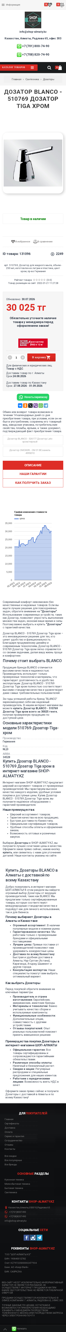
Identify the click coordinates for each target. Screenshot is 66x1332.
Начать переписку (35, 397)
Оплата (6, 2)
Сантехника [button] (11, 1192)
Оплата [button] (8, 1132)
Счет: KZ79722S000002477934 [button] (21, 1262)
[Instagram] (33, 1238)
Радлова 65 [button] (43, 1207)
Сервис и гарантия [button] (14, 1136)
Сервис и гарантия (12, 7)
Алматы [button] (24, 1207)
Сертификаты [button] (12, 1123)
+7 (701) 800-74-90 (35, 46)
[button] (19, 1328)
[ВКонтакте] (20, 405)
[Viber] (35, 405)
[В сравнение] (44, 241)
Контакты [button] (10, 1149)
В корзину (39, 357)
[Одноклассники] (25, 405)
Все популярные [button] (13, 1160)
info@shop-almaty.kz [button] (16, 1221)
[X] (30, 405)
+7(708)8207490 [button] (17, 1216)
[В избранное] (22, 241)
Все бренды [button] (11, 1164)
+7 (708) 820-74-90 (35, 54)
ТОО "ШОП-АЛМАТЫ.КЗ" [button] (18, 1254)
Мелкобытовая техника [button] (17, 1184)
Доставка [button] (10, 1128)
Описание (33, 465)
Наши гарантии (33, 474)
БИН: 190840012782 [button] (15, 1258)
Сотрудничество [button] (13, 1140)
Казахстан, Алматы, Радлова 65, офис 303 (33, 38)
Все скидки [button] (10, 1156)
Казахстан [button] (14, 1207)
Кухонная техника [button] (14, 1179)
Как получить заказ (33, 483)
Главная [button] (9, 1119)
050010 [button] (33, 1207)
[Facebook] (27, 1238)
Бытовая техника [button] (14, 1188)
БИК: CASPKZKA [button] (13, 1271)
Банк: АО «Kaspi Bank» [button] (16, 1267)
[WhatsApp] (40, 405)
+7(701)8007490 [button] (17, 1212)
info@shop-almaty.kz (32, 31)
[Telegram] (46, 405)
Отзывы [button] (9, 1145)
